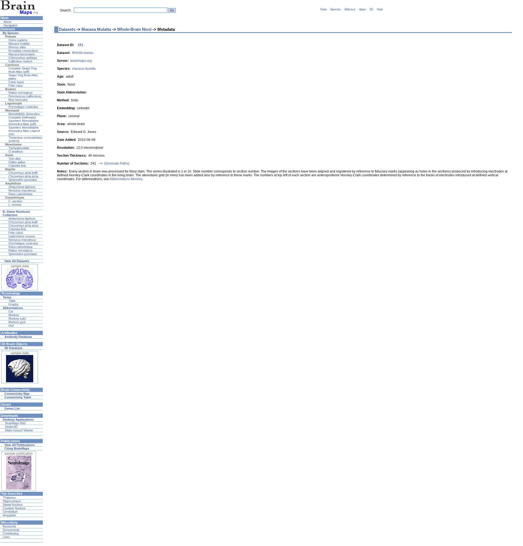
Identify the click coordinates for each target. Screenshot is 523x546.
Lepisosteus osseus (21, 236)
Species (335, 9)
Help (380, 9)
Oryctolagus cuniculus (23, 106)
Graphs (13, 304)
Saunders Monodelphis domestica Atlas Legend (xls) (24, 131)
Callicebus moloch (20, 61)
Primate (10, 36)
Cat (10, 311)
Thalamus (9, 497)
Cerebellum (10, 511)
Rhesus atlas (17, 47)
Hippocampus (12, 501)
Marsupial (12, 110)
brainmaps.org (81, 61)
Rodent (10, 89)
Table (12, 300)
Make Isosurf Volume (19, 430)
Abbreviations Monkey (126, 179)
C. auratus (15, 201)
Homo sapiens (18, 40)
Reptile (10, 169)
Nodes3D (11, 426)
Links (6, 537)
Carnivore (12, 64)
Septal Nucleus (13, 504)
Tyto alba (14, 158)
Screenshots (11, 530)
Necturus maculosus (22, 190)
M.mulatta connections (23, 50)
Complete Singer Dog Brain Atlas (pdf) (22, 70)
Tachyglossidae (18, 148)
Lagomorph (13, 103)
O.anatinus (15, 151)
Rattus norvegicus (20, 92)
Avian (9, 155)
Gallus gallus (16, 162)
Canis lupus (16, 82)
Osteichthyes (14, 197)
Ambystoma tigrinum (21, 187)
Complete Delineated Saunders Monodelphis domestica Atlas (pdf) (23, 121)
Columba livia (17, 165)
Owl (11, 325)
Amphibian (13, 183)
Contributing (11, 533)
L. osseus (15, 204)
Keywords (9, 526)
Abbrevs (349, 9)
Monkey (13, 315)
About (7, 21)
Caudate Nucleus (14, 508)
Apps (362, 9)
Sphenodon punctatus (22, 179)
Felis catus (15, 85)
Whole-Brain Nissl (134, 29)
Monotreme (13, 144)
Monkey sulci (17, 318)
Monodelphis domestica (23, 114)
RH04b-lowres (82, 53)
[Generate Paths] (116, 163)
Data (323, 9)
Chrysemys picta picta (23, 176)
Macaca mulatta (18, 43)
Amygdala (9, 515)
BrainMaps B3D (15, 423)
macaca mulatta (84, 69)
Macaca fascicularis (21, 54)
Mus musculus (18, 99)
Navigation (10, 25)
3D (371, 9)
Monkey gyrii (16, 322)
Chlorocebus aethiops (22, 57)
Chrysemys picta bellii (22, 172)
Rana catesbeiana (20, 194)
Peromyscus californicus (24, 96)
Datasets (67, 29)
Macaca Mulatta (96, 29)
